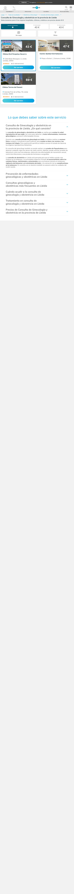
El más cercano (61, 26)
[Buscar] (66, 7)
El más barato (37, 26)
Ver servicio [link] (18, 67)
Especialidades (9, 11)
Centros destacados (13, 25)
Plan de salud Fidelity (64, 11)
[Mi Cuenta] (5, 7)
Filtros (55, 35)
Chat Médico (46, 11)
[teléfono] (14, 7)
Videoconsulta (28, 11)
